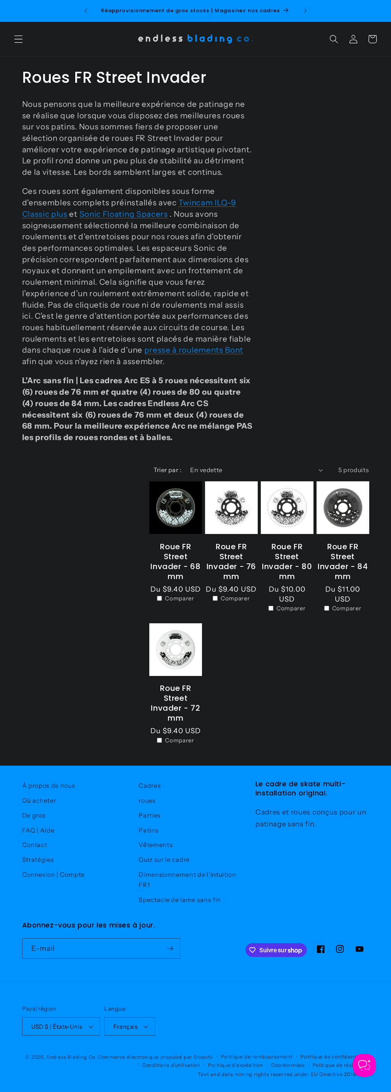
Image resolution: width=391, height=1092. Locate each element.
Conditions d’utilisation (171, 1065)
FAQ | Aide (38, 830)
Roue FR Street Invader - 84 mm (343, 561)
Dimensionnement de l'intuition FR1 (187, 880)
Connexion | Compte (53, 874)
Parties (150, 815)
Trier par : (167, 470)
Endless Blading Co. (71, 1057)
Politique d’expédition (235, 1065)
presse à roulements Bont (194, 350)
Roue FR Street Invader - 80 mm (287, 561)
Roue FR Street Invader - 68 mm (175, 561)
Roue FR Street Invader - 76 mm (231, 561)
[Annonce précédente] (86, 10)
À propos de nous (48, 785)
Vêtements (156, 844)
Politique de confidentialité (335, 1057)
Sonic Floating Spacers (123, 214)
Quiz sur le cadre (164, 859)
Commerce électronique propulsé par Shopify (155, 1057)
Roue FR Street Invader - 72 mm (175, 703)
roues (147, 800)
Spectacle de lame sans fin (180, 899)
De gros (34, 815)
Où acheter (39, 800)
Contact (34, 844)
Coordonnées (288, 1065)
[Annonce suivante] (305, 10)
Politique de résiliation (340, 1065)
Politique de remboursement (257, 1057)
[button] (18, 39)
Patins (148, 830)
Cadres (150, 785)
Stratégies (38, 859)
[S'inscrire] (170, 948)
